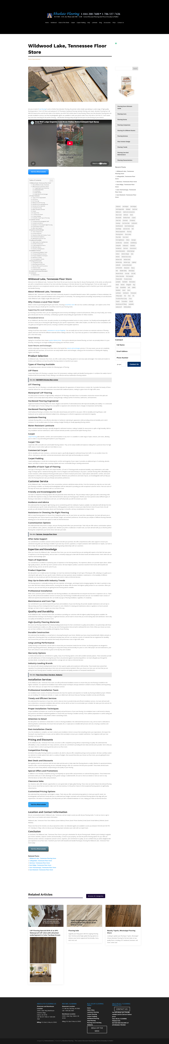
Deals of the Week (64, 22)
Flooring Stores (122, 119)
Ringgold (128, 284)
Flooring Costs (122, 114)
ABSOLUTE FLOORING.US (46, 1004)
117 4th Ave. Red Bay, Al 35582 (71, 1008)
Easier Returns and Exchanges (41, 194)
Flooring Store (119, 234)
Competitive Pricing (37, 262)
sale (129, 287)
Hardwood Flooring (93, 1018)
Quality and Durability (35, 240)
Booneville (118, 217)
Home (47, 22)
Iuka (132, 254)
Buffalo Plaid (126, 217)
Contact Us (121, 22)
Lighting (134, 262)
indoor (117, 254)
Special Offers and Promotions (40, 266)
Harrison (125, 248)
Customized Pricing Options (39, 269)
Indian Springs (130, 251)
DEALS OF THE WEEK (97, 1029)
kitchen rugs (127, 262)
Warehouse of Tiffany (121, 304)
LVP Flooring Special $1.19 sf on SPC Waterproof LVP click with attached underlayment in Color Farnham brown (45, 933)
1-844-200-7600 (69, 1010)
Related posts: (36, 274)
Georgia (134, 240)
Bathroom (118, 212)
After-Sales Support (37, 228)
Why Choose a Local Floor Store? (41, 186)
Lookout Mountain (127, 265)
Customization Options (38, 226)
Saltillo (133, 287)
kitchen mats (127, 259)
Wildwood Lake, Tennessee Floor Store (40, 183)
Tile (125, 296)
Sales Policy (91, 1010)
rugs (117, 287)
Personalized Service (39, 189)
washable (131, 304)
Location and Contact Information (39, 271)
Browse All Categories (95, 896)
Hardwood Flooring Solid (39, 206)
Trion (130, 298)
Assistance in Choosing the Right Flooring (42, 224)
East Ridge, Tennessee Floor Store (40, 865)
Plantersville (119, 279)
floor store (125, 237)
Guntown (126, 242)
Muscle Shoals (119, 273)
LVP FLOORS (119, 268)
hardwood (118, 248)
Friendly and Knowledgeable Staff (41, 221)
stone (123, 290)
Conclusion (33, 273)
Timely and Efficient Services (40, 254)
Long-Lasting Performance (39, 245)
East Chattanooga (129, 226)
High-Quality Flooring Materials (40, 242)
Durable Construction (38, 243)
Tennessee (133, 293)
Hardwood (54, 22)
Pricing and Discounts (36, 261)
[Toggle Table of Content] (50, 180)
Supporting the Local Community (42, 188)
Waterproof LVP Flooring (39, 202)
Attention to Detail (37, 257)
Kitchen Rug (119, 262)
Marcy (132, 268)
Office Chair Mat (120, 276)
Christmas (132, 220)
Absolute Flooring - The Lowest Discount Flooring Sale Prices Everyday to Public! (87, 1041)
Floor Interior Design (124, 141)
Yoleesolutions (49, 1041)
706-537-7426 (43, 1017)
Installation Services (35, 250)
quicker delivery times (55, 340)
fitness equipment (120, 231)
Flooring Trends (122, 147)
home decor (133, 248)
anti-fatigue (125, 206)
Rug (134, 284)
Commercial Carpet (38, 214)
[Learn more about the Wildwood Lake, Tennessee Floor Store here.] (38, 808)
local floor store (70, 305)
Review (122, 284)
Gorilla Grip (119, 242)
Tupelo (117, 301)
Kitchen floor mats (126, 256)
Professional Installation (38, 236)
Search (135, 68)
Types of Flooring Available (39, 197)
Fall (132, 229)
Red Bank (125, 282)
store (128, 290)
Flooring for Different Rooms (126, 130)
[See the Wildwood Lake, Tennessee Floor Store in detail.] (38, 853)
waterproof (119, 307)
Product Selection (35, 196)
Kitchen (118, 256)
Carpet (73, 22)
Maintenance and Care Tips (39, 238)
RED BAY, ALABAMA (69, 1004)
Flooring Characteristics (125, 160)
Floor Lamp (128, 234)
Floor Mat (118, 237)
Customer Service (35, 219)
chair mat (118, 220)
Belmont (126, 215)
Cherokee (125, 220)
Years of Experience (37, 231)
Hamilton (132, 245)
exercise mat (126, 229)
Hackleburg (133, 242)
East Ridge (118, 229)
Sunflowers (126, 293)
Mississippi (131, 270)
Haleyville (118, 245)
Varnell (131, 301)
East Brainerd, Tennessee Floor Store (41, 870)
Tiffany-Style (119, 296)
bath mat (134, 209)
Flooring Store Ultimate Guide (125, 107)
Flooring (129, 231)
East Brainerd (119, 226)
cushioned (134, 223)
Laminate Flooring (37, 207)
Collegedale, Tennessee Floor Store (40, 860)
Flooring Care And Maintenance (123, 153)
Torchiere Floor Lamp (121, 298)
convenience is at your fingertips (56, 330)
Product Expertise (37, 233)
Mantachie (126, 268)
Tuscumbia (124, 301)
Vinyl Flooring (91, 1020)
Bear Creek (118, 215)
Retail (117, 284)
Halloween (125, 245)
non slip (133, 273)
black (131, 215)
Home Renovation (120, 251)
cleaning (118, 223)
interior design (125, 254)
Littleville (118, 265)
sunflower (118, 293)
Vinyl (88, 22)
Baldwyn (128, 209)
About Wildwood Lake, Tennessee (41, 184)
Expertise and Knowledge (37, 230)
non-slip (127, 273)
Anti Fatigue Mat (120, 209)
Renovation (132, 282)
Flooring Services (123, 136)
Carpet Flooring (92, 1014)
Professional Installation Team (40, 252)
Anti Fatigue (133, 206)
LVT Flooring (36, 201)
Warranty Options (37, 247)
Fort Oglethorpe (120, 240)
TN (133, 296)
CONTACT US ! (122, 1009)
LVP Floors (35, 199)
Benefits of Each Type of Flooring (41, 218)
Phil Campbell (129, 276)
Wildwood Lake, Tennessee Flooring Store (42, 858)
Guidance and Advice (38, 223)
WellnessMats (127, 307)
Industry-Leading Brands (38, 248)
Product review (128, 279)
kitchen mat (119, 259)
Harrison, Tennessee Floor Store (39, 863)
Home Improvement (34, 59)
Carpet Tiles (36, 212)
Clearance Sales (36, 267)
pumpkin (118, 282)
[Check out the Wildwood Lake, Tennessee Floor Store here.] (38, 176)
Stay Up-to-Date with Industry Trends (41, 235)
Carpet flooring (32, 436)
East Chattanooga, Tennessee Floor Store (42, 867)
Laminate (94, 22)
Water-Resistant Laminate (39, 209)
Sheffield (118, 290)
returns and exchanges (73, 348)
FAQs (114, 22)
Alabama (118, 206)
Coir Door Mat (125, 223)
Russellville (123, 287)
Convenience (37, 191)
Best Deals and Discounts (39, 264)
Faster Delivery (38, 192)
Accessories (107, 22)
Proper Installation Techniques (40, 255)
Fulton (127, 240)
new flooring (42, 109)
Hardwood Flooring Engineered (40, 204)
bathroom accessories (128, 212)
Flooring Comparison (124, 125)
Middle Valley (123, 270)
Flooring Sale (73, 930)
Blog (100, 22)
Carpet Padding (81, 22)
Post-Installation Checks (38, 259)
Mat (117, 270)
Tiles (129, 296)
